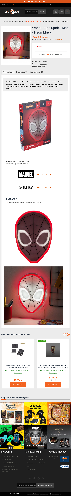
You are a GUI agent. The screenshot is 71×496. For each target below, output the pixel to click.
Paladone (43, 64)
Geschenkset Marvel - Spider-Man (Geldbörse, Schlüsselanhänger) (18, 366)
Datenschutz (31, 469)
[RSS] (43, 478)
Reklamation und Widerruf (36, 463)
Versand (56, 5)
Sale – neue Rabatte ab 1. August (36, 1)
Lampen (45, 61)
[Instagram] (38, 478)
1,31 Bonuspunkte (57, 39)
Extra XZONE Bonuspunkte (12, 463)
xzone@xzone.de (12, 5)
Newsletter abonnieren (45, 485)
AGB (28, 466)
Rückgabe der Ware (10, 466)
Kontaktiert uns (32, 456)
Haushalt (22, 202)
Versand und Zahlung (11, 456)
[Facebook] (34, 478)
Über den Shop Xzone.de (35, 459)
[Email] (29, 478)
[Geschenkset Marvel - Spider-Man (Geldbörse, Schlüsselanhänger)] (18, 349)
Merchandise (13, 202)
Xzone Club (65, 5)
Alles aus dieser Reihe (44, 174)
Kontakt (49, 5)
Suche (42, 12)
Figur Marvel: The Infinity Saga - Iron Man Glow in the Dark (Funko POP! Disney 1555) (53, 366)
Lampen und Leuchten (33, 202)
